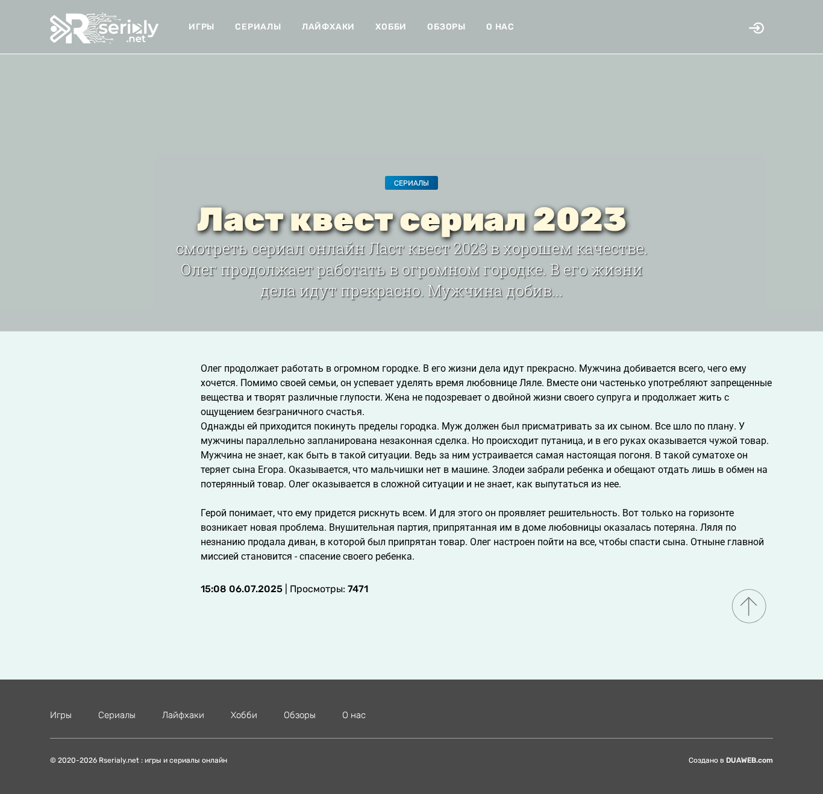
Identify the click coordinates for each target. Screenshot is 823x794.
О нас (500, 27)
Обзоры (446, 27)
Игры (201, 27)
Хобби (391, 27)
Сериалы (258, 27)
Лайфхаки (328, 27)
